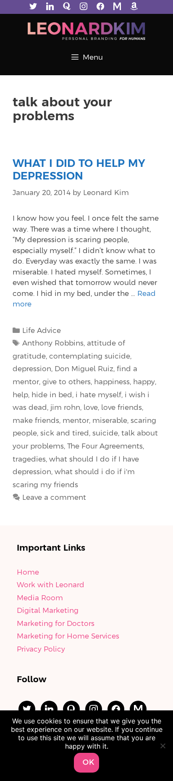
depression (32, 369)
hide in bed (51, 395)
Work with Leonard (50, 585)
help (20, 395)
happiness (112, 382)
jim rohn (65, 407)
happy (144, 382)
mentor (76, 420)
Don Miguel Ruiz (84, 369)
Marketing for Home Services (68, 636)
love (91, 407)
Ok (88, 762)
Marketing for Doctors (55, 623)
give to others (66, 382)
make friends (36, 420)
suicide (105, 433)
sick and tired (64, 433)
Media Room (40, 598)
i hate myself (98, 395)
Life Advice (41, 330)
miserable (109, 420)
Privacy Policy (41, 649)
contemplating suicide (89, 356)
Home (28, 572)
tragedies (29, 459)
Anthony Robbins (53, 343)
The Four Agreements (105, 446)
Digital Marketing (48, 610)
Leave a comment (54, 497)
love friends (121, 407)
